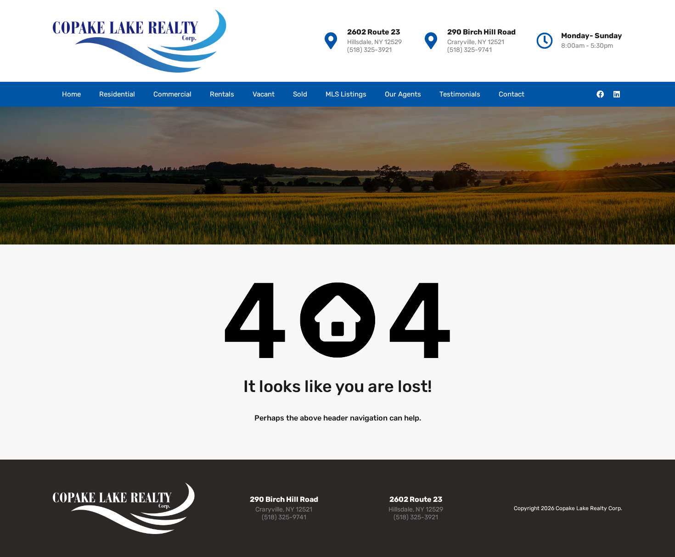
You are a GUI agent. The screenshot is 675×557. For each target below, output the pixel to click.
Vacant (264, 94)
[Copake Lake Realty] (139, 41)
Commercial (172, 94)
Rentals (222, 94)
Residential (117, 94)
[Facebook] (600, 94)
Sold (300, 94)
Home (71, 94)
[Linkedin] (616, 94)
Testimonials (459, 94)
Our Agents (403, 94)
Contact (511, 94)
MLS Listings (346, 94)
